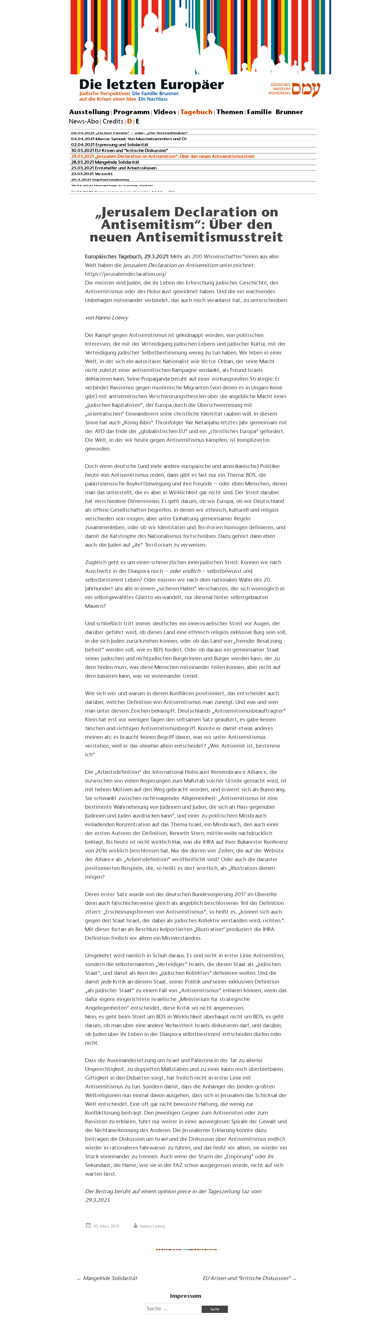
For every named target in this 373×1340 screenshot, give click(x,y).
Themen (229, 112)
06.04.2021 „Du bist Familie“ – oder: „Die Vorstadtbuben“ (129, 133)
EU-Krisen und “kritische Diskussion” (250, 1278)
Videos (164, 112)
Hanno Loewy (153, 1226)
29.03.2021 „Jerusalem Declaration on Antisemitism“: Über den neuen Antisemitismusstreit (162, 156)
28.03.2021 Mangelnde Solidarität (105, 162)
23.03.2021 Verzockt (92, 174)
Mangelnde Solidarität (106, 1278)
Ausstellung (89, 112)
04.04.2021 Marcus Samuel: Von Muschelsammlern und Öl (128, 139)
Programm (131, 112)
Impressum (185, 1295)
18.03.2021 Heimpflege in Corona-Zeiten (111, 185)
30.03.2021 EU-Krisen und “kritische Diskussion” (119, 150)
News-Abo (84, 121)
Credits (113, 121)
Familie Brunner (275, 112)
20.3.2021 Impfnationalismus (100, 179)
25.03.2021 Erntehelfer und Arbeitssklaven (113, 167)
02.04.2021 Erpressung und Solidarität (110, 144)
